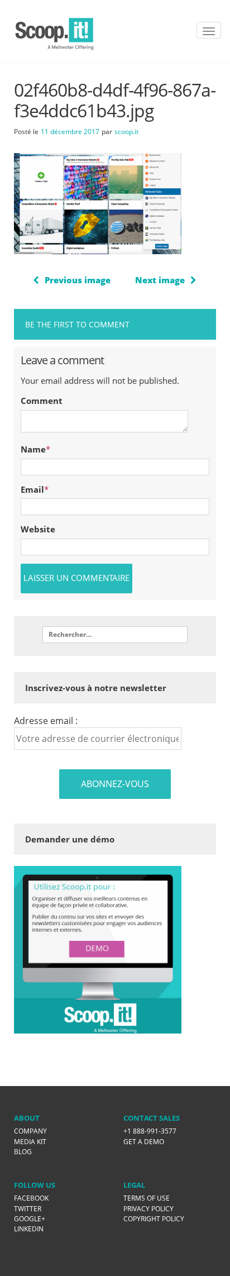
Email (32, 489)
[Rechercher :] (115, 634)
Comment (42, 400)
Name (33, 449)
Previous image (78, 279)
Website (38, 529)
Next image (160, 279)
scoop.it (126, 131)
